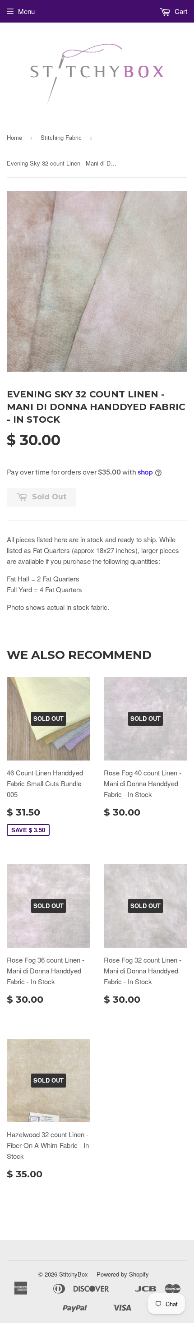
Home (14, 137)
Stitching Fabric (61, 137)
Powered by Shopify (123, 1274)
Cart (180, 11)
